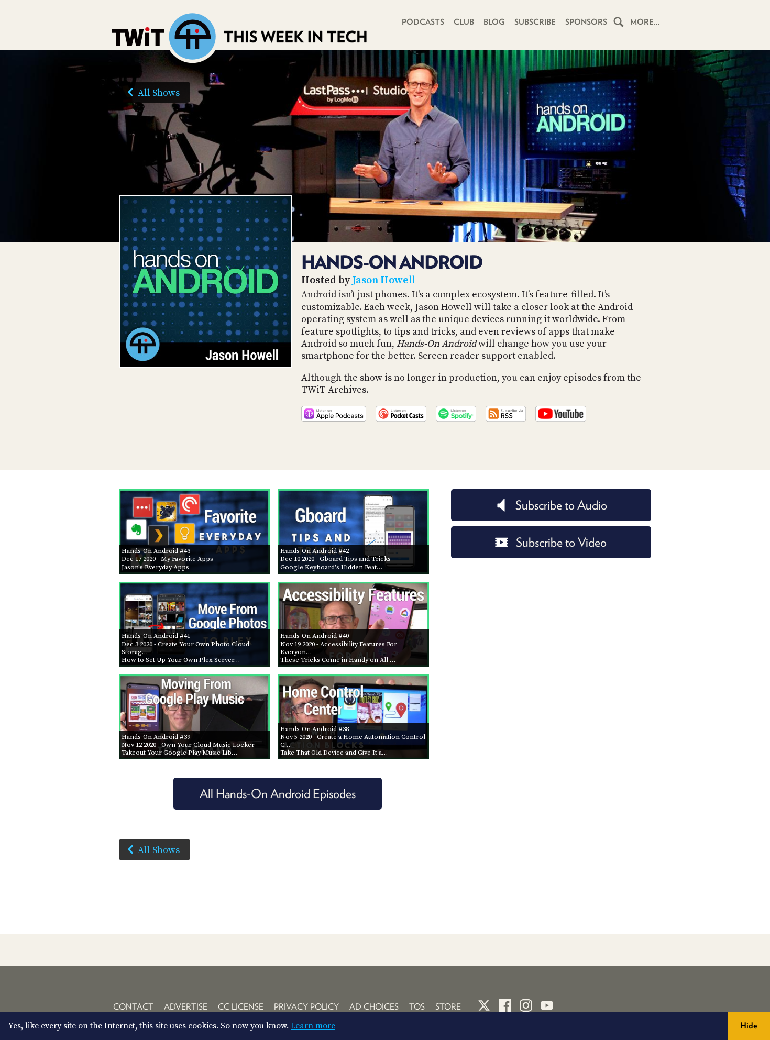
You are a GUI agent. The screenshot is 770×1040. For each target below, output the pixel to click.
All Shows (159, 93)
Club (464, 22)
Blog (494, 22)
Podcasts (423, 22)
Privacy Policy (306, 1007)
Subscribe (535, 22)
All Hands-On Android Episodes (278, 793)
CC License (240, 1007)
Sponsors (586, 22)
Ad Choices (374, 1007)
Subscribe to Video (561, 542)
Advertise (185, 1007)
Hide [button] (748, 1026)
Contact (133, 1007)
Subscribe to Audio (561, 505)
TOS (417, 1007)
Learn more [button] (313, 1026)
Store (448, 1007)
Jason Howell (383, 280)
